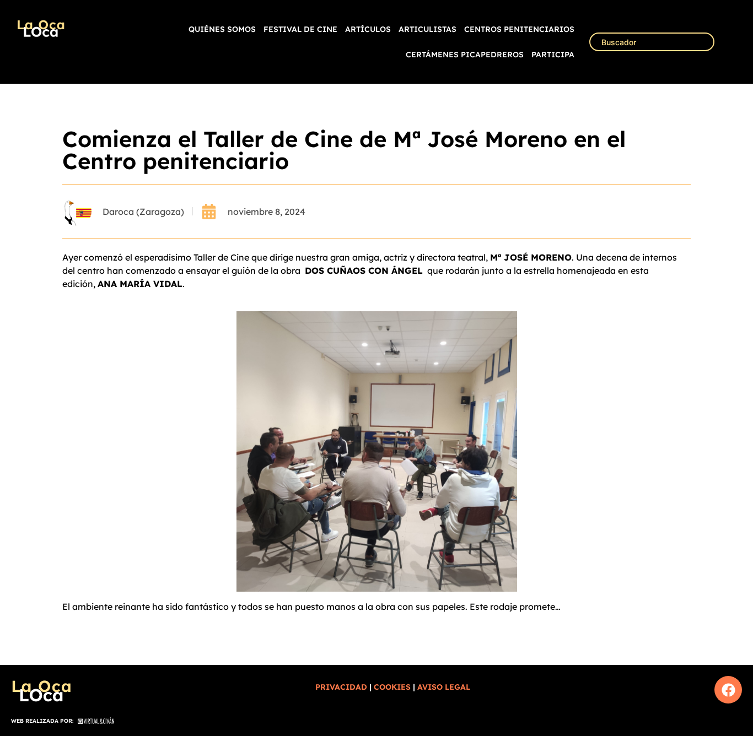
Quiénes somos (222, 29)
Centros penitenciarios (519, 29)
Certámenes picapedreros (465, 54)
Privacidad (341, 687)
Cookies (392, 687)
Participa (552, 54)
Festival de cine (300, 29)
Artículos (368, 29)
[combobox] (651, 42)
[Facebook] (728, 689)
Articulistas (427, 29)
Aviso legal (443, 687)
